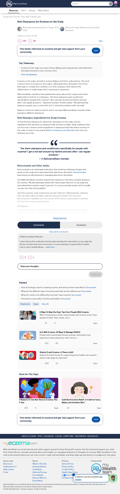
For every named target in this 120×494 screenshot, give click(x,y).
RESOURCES (92, 436)
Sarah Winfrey (81, 28)
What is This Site (39, 464)
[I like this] (19, 41)
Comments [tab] (38, 225)
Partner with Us (39, 478)
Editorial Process (39, 472)
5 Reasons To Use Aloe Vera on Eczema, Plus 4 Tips (38, 401)
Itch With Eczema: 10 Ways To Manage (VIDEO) (60, 332)
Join (115, 5)
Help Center (8, 469)
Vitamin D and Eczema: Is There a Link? (56, 352)
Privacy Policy (68, 467)
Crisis (5, 472)
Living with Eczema (11, 17)
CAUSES (58, 436)
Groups (32, 11)
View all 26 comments (59, 232)
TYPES (40, 436)
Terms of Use (67, 464)
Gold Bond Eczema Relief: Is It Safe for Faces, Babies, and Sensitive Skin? (81, 401)
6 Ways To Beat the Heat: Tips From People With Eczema (64, 312)
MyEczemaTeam (20, 4)
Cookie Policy (68, 469)
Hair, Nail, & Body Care (31, 17)
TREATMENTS (80, 436)
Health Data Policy (70, 472)
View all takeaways (29, 74)
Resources (13, 11)
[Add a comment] (30, 41)
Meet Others (43, 11)
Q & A (23, 11)
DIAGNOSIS (49, 436)
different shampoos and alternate (60, 130)
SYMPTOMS (68, 436)
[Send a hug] (30, 257)
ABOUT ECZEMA (29, 436)
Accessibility (37, 475)
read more (49, 247)
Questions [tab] (81, 225)
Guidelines (37, 469)
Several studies (79, 172)
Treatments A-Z (10, 467)
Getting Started (39, 467)
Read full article (60, 218)
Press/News (37, 481)
